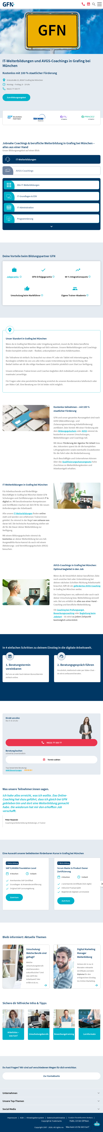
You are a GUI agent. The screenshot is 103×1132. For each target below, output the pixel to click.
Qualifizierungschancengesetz (76, 461)
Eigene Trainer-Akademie (73, 295)
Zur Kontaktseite (51, 1076)
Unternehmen (10, 1093)
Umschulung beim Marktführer (25, 295)
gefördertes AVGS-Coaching (87, 585)
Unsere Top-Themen (13, 1101)
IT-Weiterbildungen (23, 513)
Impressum (12, 1117)
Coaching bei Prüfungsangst (70, 609)
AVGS (84, 431)
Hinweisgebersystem (35, 1117)
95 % (76, 276)
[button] (16, 97)
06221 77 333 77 (13, 89)
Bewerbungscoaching (64, 613)
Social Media (9, 1109)
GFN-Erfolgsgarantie (42, 276)
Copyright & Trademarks (51, 1121)
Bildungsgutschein (67, 431)
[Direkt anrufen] (83, 4)
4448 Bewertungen (14, 770)
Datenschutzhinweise (56, 1117)
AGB (21, 1117)
